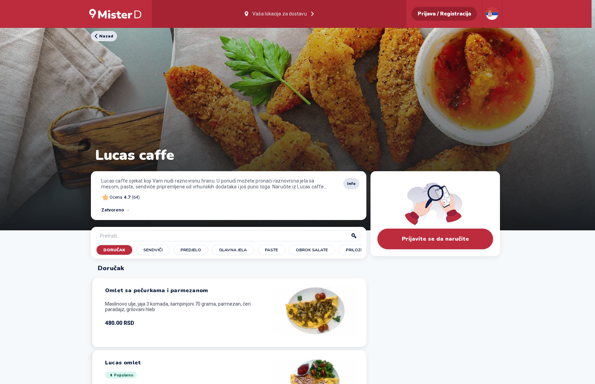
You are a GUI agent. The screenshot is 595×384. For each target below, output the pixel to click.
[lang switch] (492, 14)
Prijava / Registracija (444, 13)
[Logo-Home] (115, 14)
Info (351, 183)
